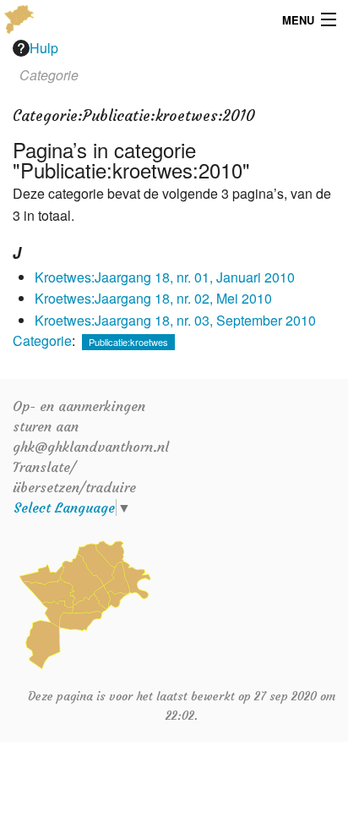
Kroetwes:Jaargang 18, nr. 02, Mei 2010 (153, 298)
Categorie (42, 340)
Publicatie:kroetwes (128, 341)
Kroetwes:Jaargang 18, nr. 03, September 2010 (175, 320)
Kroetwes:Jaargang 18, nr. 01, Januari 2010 (165, 277)
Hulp (44, 48)
